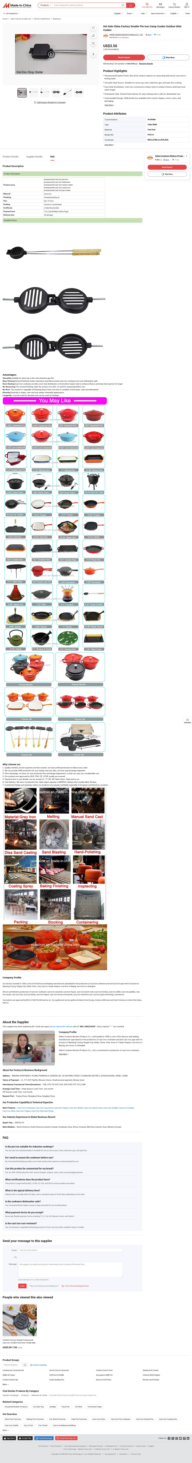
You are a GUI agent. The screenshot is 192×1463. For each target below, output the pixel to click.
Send (22, 1286)
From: (14, 1250)
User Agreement (110, 1454)
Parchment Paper (95, 1406)
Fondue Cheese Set (10, 1379)
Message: (13, 1264)
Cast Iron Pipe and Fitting (42, 1111)
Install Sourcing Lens (67, 1438)
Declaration (123, 1454)
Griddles (52, 1406)
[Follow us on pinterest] (184, 1438)
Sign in (186, 7)
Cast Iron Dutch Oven (93, 1107)
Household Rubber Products (16, 1406)
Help (143, 13)
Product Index (141, 1446)
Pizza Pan (66, 1406)
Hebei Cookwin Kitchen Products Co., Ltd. (126, 34)
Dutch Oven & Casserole (59, 1370)
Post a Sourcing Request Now (75, 1286)
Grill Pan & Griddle (56, 1375)
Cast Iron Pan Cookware (120, 1419)
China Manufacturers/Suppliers (75, 1446)
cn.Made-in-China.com (121, 1449)
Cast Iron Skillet (76, 1107)
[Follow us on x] (172, 1438)
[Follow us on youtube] (180, 1438)
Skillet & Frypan (9, 1375)
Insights (151, 1446)
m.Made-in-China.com (102, 1449)
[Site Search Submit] (130, 5)
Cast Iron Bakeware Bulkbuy (64, 1425)
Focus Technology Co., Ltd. (77, 1454)
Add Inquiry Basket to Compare (51, 102)
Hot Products (43, 1446)
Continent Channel (126, 1446)
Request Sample (146, 64)
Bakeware (57, 18)
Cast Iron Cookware (26, 1107)
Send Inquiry (124, 57)
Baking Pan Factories (35, 1419)
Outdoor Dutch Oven (104, 1370)
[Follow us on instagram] (176, 1438)
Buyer (129, 13)
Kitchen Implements (42, 18)
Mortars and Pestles (151, 1379)
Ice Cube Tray (38, 1406)
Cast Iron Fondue (126, 1107)
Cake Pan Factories (79, 1419)
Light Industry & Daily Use (20, 18)
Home (5, 18)
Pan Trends (43, 1425)
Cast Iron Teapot (23, 1111)
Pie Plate (78, 1406)
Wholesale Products (96, 1446)
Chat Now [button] (170, 57)
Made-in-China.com (85, 1449)
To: (16, 1257)
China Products (55, 1446)
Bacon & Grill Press (103, 1379)
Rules (187, 13)
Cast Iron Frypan (61, 1107)
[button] (123, 5)
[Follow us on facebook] (169, 1438)
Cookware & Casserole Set (13, 1370)
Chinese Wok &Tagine (151, 1375)
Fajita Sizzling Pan (56, 1379)
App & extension (157, 13)
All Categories (11, 13)
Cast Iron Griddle (110, 1107)
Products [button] (44, 5)
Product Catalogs (39, 1365)
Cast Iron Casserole (44, 1107)
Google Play (25, 1438)
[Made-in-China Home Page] (17, 5)
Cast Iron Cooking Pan (168, 1419)
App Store (9, 1438)
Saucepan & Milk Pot (104, 1375)
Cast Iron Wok (9, 1111)
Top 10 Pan (28, 1425)
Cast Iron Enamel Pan (144, 1419)
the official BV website (62, 1026)
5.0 (158, 160)
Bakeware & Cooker (151, 1370)
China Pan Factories (13, 1419)
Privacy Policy (136, 1454)
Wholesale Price (111, 1446)
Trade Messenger (44, 1438)
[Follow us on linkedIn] (188, 1438)
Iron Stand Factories (57, 1419)
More (5, 1430)
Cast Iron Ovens (98, 1419)
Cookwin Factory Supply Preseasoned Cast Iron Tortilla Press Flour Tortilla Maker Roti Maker (20, 1343)
